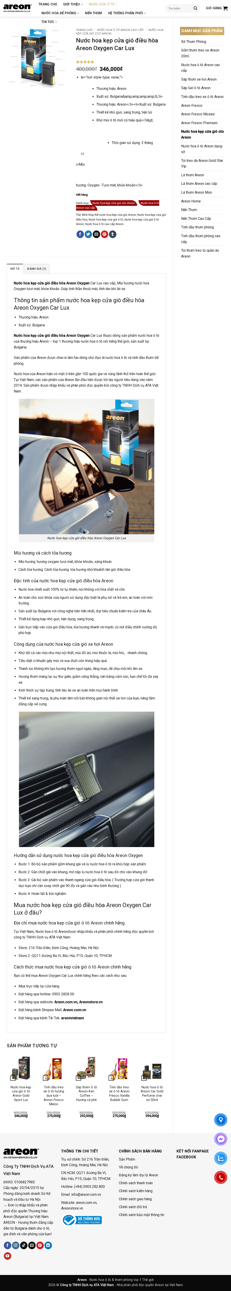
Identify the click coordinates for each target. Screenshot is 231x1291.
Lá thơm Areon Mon (196, 192)
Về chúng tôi (128, 1167)
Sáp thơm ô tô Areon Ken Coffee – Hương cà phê (86, 1093)
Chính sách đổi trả (133, 1207)
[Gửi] (195, 8)
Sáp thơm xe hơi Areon (199, 79)
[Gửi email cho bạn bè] (96, 234)
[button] (217, 8)
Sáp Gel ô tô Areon (195, 88)
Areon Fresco (191, 105)
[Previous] (7, 1090)
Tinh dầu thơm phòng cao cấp (200, 239)
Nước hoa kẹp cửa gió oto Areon (202, 134)
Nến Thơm (93, 13)
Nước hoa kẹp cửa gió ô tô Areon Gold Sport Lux (21, 1093)
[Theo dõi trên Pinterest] (40, 1245)
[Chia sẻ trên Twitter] (88, 234)
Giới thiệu (71, 4)
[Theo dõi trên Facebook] (7, 1245)
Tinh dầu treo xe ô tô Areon (202, 97)
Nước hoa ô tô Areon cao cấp (200, 68)
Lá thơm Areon (192, 175)
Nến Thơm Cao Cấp (196, 218)
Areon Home (191, 201)
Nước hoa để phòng (59, 13)
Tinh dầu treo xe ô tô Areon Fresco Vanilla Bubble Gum (119, 1093)
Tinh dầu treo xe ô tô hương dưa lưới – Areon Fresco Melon (54, 1095)
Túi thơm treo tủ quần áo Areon (200, 253)
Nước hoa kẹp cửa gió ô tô (106, 219)
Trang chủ (48, 4)
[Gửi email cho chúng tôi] (32, 1245)
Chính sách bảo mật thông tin (141, 1215)
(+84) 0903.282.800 (89, 1186)
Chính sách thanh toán (136, 1183)
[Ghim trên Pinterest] (104, 234)
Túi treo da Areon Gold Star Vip (202, 163)
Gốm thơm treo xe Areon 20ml (200, 53)
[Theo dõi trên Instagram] (15, 1245)
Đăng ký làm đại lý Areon (138, 1175)
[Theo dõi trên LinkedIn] (48, 1245)
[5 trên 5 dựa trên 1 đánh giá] (121, 62)
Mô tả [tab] (14, 268)
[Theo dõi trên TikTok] (24, 1245)
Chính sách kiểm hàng (135, 1191)
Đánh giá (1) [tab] (36, 268)
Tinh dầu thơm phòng (197, 227)
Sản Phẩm (127, 1159)
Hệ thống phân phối (125, 13)
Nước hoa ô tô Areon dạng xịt (201, 149)
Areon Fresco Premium (199, 123)
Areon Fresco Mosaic (198, 114)
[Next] (166, 1090)
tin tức (48, 22)
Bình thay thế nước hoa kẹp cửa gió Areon (109, 214)
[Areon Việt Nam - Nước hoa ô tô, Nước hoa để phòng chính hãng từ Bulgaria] (17, 8)
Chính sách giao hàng (135, 1199)
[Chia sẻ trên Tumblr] (112, 234)
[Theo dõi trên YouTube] (7, 1256)
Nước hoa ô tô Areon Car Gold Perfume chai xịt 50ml (152, 1093)
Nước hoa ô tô (102, 4)
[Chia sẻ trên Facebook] (80, 234)
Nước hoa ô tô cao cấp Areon (104, 224)
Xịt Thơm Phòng (193, 41)
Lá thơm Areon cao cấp (199, 183)
